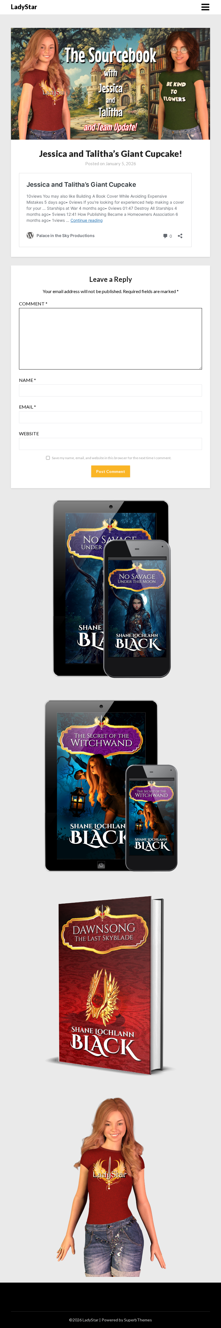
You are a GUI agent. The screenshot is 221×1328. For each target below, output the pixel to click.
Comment (33, 303)
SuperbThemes (138, 1319)
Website (29, 433)
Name (27, 380)
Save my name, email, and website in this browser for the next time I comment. (112, 458)
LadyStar (24, 7)
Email (27, 406)
